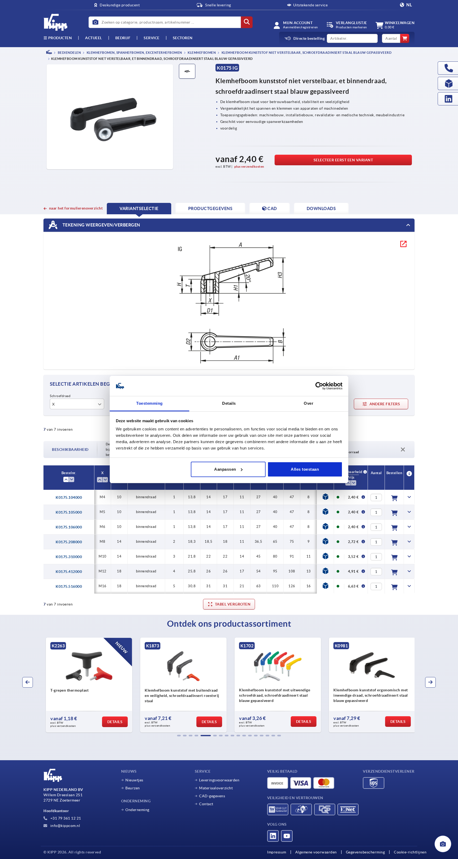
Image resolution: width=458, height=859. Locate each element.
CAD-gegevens (212, 796)
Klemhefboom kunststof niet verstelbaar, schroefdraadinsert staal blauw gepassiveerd (306, 52)
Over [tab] (308, 403)
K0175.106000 (69, 527)
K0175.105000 (69, 512)
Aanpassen (225, 469)
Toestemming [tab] (149, 403)
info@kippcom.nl (64, 826)
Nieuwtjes (134, 780)
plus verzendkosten (249, 166)
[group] (87, 685)
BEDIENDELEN (69, 52)
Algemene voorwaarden (316, 852)
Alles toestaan (305, 469)
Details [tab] (229, 403)
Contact (206, 804)
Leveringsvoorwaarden (219, 780)
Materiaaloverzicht (216, 788)
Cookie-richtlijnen (410, 852)
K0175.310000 (69, 557)
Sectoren (183, 38)
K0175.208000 (69, 542)
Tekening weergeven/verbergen (100, 224)
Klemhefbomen (201, 52)
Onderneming (137, 810)
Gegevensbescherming (365, 852)
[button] (179, 735)
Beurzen (132, 788)
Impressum (276, 852)
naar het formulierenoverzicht (76, 208)
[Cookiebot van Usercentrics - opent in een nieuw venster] (319, 386)
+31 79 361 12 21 (65, 818)
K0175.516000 (69, 586)
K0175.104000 (69, 497)
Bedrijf (123, 38)
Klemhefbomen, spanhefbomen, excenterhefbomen (134, 52)
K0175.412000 (69, 571)
